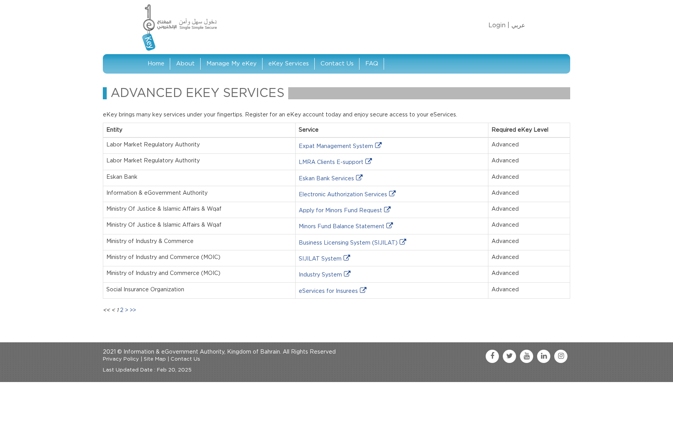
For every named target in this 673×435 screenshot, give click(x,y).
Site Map (155, 359)
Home (156, 64)
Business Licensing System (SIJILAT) (348, 243)
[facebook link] (492, 356)
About (185, 64)
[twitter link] (509, 356)
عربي (518, 25)
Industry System (320, 275)
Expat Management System (336, 146)
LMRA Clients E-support (331, 162)
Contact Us (337, 64)
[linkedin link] (543, 356)
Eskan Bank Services (326, 178)
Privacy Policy (121, 359)
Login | (498, 25)
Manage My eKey (231, 64)
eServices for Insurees (328, 291)
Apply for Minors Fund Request (340, 210)
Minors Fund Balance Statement (341, 226)
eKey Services (288, 64)
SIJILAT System (320, 259)
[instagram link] (560, 356)
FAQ (371, 64)
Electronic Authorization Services (343, 194)
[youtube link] (526, 356)
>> (133, 310)
